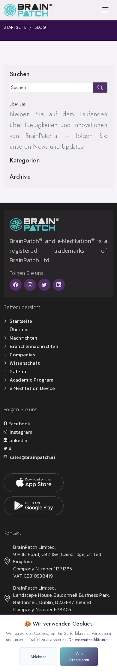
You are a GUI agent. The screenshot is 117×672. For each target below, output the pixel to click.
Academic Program (31, 379)
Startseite (15, 27)
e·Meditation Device (32, 388)
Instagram (21, 432)
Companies (22, 354)
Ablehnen (38, 657)
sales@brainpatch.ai (32, 457)
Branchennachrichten (34, 346)
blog (40, 27)
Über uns (19, 329)
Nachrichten (23, 337)
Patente (19, 371)
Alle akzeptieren (79, 656)
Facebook (19, 423)
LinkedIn (17, 440)
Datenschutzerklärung (88, 640)
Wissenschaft (25, 363)
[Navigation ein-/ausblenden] (105, 10)
